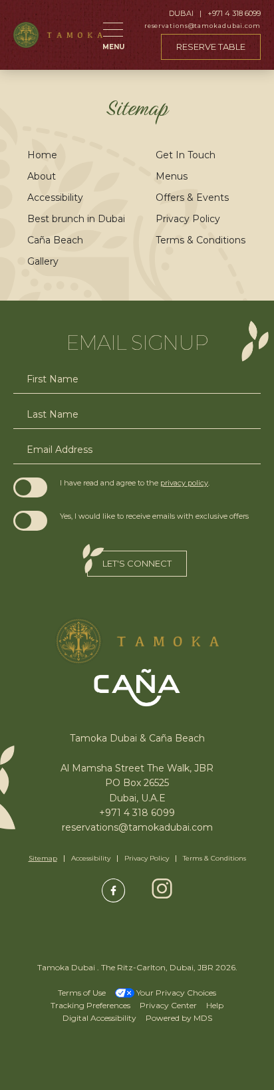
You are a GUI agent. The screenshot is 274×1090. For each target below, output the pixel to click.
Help (214, 1005)
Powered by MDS (179, 1018)
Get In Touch (185, 155)
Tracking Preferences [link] (90, 1005)
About (41, 176)
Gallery (43, 261)
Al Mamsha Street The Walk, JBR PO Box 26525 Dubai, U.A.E (137, 782)
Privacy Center (168, 1005)
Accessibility (55, 198)
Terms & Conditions (200, 240)
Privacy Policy (188, 219)
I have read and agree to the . (134, 482)
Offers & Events (192, 198)
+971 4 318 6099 (234, 13)
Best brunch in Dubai (76, 219)
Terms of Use (82, 993)
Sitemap (43, 858)
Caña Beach (55, 240)
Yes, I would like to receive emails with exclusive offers (154, 516)
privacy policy (184, 482)
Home (42, 155)
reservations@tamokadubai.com (202, 25)
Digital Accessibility (99, 1018)
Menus (172, 176)
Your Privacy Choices (175, 993)
